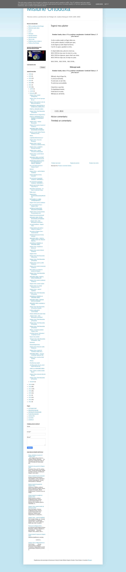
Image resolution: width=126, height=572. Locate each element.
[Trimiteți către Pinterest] (62, 111)
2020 (30, 87)
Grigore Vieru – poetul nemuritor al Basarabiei (36, 151)
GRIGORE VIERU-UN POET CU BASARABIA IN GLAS (37, 158)
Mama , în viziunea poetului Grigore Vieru (37, 330)
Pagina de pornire (74, 163)
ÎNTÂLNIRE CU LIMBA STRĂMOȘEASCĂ (35, 200)
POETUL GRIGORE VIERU (36, 109)
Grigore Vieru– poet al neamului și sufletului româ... (37, 144)
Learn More (99, 4)
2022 (30, 82)
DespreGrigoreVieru (35, 344)
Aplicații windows (32, 35)
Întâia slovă (33, 192)
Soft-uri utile (31, 39)
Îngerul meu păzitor (34, 336)
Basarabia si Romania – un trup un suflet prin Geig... (36, 189)
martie (31, 91)
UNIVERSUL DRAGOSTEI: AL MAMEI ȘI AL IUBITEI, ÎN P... (37, 106)
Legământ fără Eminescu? (36, 137)
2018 (30, 386)
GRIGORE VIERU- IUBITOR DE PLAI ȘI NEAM (37, 300)
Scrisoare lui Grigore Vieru (35, 526)
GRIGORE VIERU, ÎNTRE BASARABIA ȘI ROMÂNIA (37, 129)
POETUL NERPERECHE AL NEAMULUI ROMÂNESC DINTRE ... (37, 118)
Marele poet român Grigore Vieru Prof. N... (36, 186)
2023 (30, 80)
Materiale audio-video (33, 28)
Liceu (29, 31)
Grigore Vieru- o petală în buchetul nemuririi (36, 147)
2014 (30, 395)
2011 (30, 401)
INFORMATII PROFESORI (34, 412)
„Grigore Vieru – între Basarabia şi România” (36, 316)
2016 (30, 391)
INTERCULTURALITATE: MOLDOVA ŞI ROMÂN (36, 209)
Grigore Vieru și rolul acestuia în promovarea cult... (37, 212)
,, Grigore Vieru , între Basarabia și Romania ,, (36, 221)
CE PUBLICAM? (32, 408)
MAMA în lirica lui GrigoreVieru (37, 114)
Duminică (32, 342)
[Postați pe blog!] (57, 111)
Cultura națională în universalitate (35, 311)
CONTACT (31, 419)
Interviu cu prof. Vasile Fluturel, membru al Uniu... (37, 133)
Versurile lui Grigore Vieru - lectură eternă (36, 232)
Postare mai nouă (55, 163)
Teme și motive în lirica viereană (36, 476)
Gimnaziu (30, 33)
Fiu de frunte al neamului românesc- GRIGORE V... (37, 179)
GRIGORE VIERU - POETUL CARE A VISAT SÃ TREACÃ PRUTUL (37, 240)
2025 (30, 76)
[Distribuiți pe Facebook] (61, 111)
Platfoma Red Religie (33, 43)
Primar (30, 30)
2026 (30, 74)
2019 (30, 384)
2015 (30, 393)
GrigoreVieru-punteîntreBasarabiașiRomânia (37, 196)
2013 (30, 397)
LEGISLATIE (31, 416)
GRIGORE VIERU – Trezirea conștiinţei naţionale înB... (37, 354)
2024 (30, 78)
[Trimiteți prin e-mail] (55, 111)
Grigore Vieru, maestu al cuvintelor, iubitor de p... (36, 351)
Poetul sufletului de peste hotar (37, 313)
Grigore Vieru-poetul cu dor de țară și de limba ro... (37, 102)
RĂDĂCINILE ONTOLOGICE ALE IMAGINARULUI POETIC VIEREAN (37, 162)
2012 (30, 399)
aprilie (31, 89)
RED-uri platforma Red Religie (36, 26)
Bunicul (32, 169)
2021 (30, 85)
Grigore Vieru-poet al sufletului (37, 202)
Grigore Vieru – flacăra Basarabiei (35, 122)
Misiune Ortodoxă (48, 9)
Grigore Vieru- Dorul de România (36, 140)
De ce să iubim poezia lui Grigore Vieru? (36, 166)
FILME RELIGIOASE (33, 414)
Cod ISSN (30, 418)
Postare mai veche (94, 163)
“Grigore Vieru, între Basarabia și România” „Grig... (37, 339)
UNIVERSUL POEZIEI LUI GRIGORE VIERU (36, 244)
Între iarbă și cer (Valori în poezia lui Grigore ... (36, 270)
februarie (32, 93)
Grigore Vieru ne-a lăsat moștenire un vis (36, 286)
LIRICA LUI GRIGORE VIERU (37, 368)
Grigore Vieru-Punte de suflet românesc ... (37, 347)
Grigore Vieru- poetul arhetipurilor (35, 96)
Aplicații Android (32, 37)
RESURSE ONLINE (33, 410)
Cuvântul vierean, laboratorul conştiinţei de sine (37, 334)
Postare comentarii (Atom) (64, 165)
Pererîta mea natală (35, 363)
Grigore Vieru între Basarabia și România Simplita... (37, 307)
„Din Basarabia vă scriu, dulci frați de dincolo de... (37, 365)
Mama (31, 135)
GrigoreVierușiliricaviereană (37, 215)
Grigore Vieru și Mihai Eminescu (36, 542)
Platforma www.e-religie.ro (35, 41)
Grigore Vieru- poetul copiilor (37, 283)
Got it (107, 4)
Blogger (90, 560)
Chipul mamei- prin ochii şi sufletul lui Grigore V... (36, 228)
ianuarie (32, 381)
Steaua (31, 360)
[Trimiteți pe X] (59, 111)
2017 (30, 388)
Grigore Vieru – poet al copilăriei (35, 290)
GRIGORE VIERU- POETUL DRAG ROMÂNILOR (37, 277)
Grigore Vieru (33, 253)
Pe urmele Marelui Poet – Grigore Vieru (36, 205)
